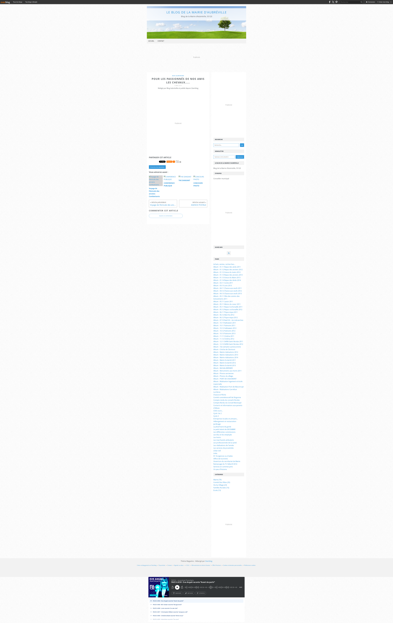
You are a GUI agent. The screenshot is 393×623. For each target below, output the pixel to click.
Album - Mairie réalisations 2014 (225, 357)
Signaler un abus (179, 565)
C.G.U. (188, 565)
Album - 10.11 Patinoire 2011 (224, 325)
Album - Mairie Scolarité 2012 (224, 363)
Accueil (151, 41)
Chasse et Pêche (219, 395)
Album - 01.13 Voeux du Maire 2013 (226, 277)
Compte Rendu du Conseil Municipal (227, 403)
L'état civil (217, 451)
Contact (161, 41)
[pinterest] (336, 2)
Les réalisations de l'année (223, 445)
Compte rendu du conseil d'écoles (226, 400)
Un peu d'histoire (220, 469)
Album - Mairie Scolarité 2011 (224, 360)
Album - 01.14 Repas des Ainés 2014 (227, 280)
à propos (202, 593)
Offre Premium (216, 565)
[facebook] (329, 2)
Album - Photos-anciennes (223, 373)
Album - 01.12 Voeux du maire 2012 (227, 272)
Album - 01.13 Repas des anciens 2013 (228, 275)
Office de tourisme (220, 459)
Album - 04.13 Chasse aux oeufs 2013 (227, 293)
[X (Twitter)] (333, 2)
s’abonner (178, 593)
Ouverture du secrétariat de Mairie (226, 461)
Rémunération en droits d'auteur (201, 565)
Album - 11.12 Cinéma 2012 (223, 339)
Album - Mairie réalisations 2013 (225, 355)
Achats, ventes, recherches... (224, 264)
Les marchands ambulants (223, 440)
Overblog (208, 561)
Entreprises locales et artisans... (225, 419)
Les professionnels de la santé (225, 443)
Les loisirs (217, 437)
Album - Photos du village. (223, 376)
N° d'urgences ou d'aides (223, 456)
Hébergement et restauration (224, 421)
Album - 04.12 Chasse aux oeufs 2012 (227, 291)
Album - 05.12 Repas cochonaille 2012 (227, 309)
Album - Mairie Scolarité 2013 (224, 365)
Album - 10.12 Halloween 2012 (224, 328)
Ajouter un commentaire (165, 216)
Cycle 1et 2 (217, 413)
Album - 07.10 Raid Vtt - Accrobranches (228, 320)
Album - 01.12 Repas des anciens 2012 (228, 269)
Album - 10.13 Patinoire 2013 (224, 333)
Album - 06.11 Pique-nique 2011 (225, 312)
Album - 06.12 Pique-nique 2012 (225, 317)
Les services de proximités (223, 448)
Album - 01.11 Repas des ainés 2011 (227, 267)
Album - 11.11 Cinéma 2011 (223, 336)
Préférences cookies (250, 565)
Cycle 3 (216, 416)
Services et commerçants (223, 467)
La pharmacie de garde (222, 427)
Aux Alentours (178, 75)
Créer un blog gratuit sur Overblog (146, 565)
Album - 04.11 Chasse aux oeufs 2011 (227, 288)
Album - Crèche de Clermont (224, 349)
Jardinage (217, 424)
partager (190, 593)
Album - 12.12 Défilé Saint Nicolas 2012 (228, 344)
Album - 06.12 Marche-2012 (223, 315)
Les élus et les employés (222, 435)
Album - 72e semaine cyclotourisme (227, 347)
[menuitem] (151, 41)
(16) (221, 488)
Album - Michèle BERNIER (223, 368)
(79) (217, 480)
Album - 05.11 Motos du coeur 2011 (227, 304)
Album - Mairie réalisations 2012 (225, 352)
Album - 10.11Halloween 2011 (224, 323)
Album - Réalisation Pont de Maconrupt (228, 387)
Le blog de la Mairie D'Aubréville (196, 12)
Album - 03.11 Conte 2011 (223, 283)
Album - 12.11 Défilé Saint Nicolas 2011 (228, 341)
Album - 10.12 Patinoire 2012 (224, 331)
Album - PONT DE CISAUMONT (225, 379)
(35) (221, 482)
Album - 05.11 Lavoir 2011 (223, 301)
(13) (217, 490)
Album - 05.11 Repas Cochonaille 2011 (227, 307)
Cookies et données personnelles (232, 565)
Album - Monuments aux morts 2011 (227, 371)
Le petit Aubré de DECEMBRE (224, 429)
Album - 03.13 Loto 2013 (222, 285)
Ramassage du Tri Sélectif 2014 (225, 464)
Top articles (162, 565)
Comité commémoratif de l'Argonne (227, 397)
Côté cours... (218, 411)
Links (215, 453)
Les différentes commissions (224, 432)
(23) (220, 485)
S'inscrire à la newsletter (157, 167)
